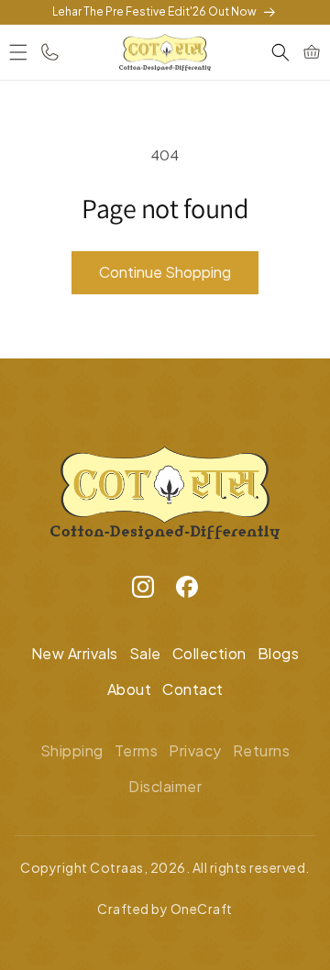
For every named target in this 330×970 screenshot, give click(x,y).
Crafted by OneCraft (165, 908)
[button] (18, 52)
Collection (209, 653)
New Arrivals (74, 653)
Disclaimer (165, 786)
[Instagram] (143, 592)
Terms (137, 750)
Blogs (279, 653)
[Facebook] (187, 592)
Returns (262, 750)
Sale (145, 653)
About (129, 689)
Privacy (195, 750)
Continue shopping (165, 271)
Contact (193, 689)
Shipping (72, 750)
